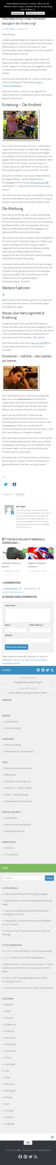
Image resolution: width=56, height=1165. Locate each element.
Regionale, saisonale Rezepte (18, 824)
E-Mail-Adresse (36, 625)
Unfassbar (9, 1117)
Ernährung (20, 494)
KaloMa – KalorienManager (17, 794)
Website (8, 635)
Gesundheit (10, 1037)
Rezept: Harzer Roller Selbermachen (28, 957)
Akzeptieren (17, 13)
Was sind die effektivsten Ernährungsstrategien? (26, 894)
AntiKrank (9, 848)
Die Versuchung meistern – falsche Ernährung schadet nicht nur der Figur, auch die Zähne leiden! (27, 968)
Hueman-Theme (44, 1150)
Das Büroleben (11, 721)
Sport (7, 1104)
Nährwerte (9, 1084)
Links (7, 1071)
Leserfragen (10, 1064)
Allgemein (9, 1004)
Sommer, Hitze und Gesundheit (39, 988)
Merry (7, 978)
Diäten (8, 1011)
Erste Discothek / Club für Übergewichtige (33, 951)
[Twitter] (47, 670)
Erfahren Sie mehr (35, 13)
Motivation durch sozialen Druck (19, 751)
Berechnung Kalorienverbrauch (18, 768)
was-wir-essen (38, 343)
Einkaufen (9, 1018)
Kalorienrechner (12, 964)
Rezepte (8, 1097)
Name (8, 625)
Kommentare (13, 589)
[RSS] (52, 670)
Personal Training (12, 728)
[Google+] (43, 670)
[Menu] (52, 1137)
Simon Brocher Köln (13, 988)
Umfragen (9, 1110)
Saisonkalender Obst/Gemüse (18, 801)
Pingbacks (33, 589)
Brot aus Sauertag (13, 745)
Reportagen (10, 1090)
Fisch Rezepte (11, 818)
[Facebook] (38, 670)
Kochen (8, 1057)
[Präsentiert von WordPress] (19, 1150)
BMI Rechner (10, 775)
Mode (7, 1077)
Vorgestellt (10, 1124)
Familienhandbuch (38, 182)
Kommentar (11, 605)
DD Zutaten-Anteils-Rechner (18, 781)
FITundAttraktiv (12, 854)
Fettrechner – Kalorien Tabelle (18, 788)
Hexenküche (10, 1051)
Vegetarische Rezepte (15, 831)
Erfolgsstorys (11, 1024)
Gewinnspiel (10, 1044)
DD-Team (10, 29)
